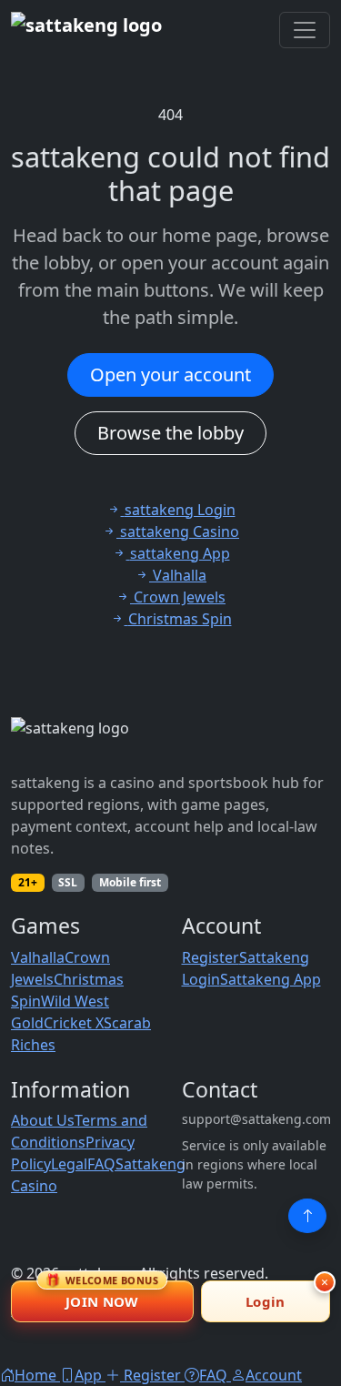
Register (210, 957)
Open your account (170, 374)
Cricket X (74, 1023)
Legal (69, 1164)
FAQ (101, 1164)
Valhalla (38, 957)
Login (266, 1301)
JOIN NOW (101, 1295)
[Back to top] (307, 1216)
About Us (43, 1120)
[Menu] (304, 30)
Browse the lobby (170, 432)
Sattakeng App (270, 979)
